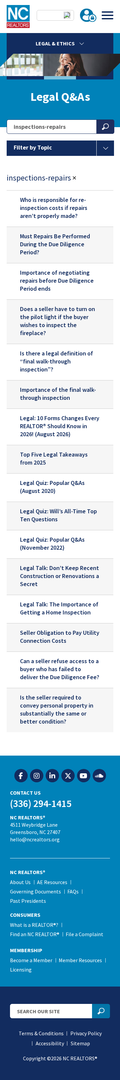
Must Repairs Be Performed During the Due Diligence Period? (55, 244)
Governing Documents (35, 891)
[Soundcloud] (99, 776)
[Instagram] (36, 776)
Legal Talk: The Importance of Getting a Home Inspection (59, 608)
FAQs (73, 891)
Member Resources (80, 960)
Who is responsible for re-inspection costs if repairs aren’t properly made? (53, 208)
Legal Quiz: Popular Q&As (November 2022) (52, 543)
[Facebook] (21, 776)
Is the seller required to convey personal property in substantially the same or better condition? (56, 709)
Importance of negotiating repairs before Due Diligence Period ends (57, 280)
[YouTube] (83, 776)
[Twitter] (68, 776)
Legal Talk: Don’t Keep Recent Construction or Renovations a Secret (59, 576)
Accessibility (50, 1043)
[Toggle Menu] (107, 15)
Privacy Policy (86, 1033)
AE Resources (52, 882)
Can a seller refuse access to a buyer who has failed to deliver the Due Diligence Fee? (59, 669)
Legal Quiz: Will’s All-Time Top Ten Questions (58, 515)
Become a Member (31, 960)
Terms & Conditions (41, 1033)
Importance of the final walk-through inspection (58, 393)
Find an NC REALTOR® (34, 934)
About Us (20, 882)
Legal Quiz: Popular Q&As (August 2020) (52, 487)
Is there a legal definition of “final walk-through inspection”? (56, 361)
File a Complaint (84, 934)
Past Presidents (28, 900)
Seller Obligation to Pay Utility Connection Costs (59, 636)
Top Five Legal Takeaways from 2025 (54, 458)
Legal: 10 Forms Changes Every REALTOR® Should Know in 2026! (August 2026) (59, 426)
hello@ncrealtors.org (35, 839)
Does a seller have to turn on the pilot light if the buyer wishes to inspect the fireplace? (57, 321)
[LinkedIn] (52, 776)
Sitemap (80, 1043)
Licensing (21, 969)
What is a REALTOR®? (34, 924)
